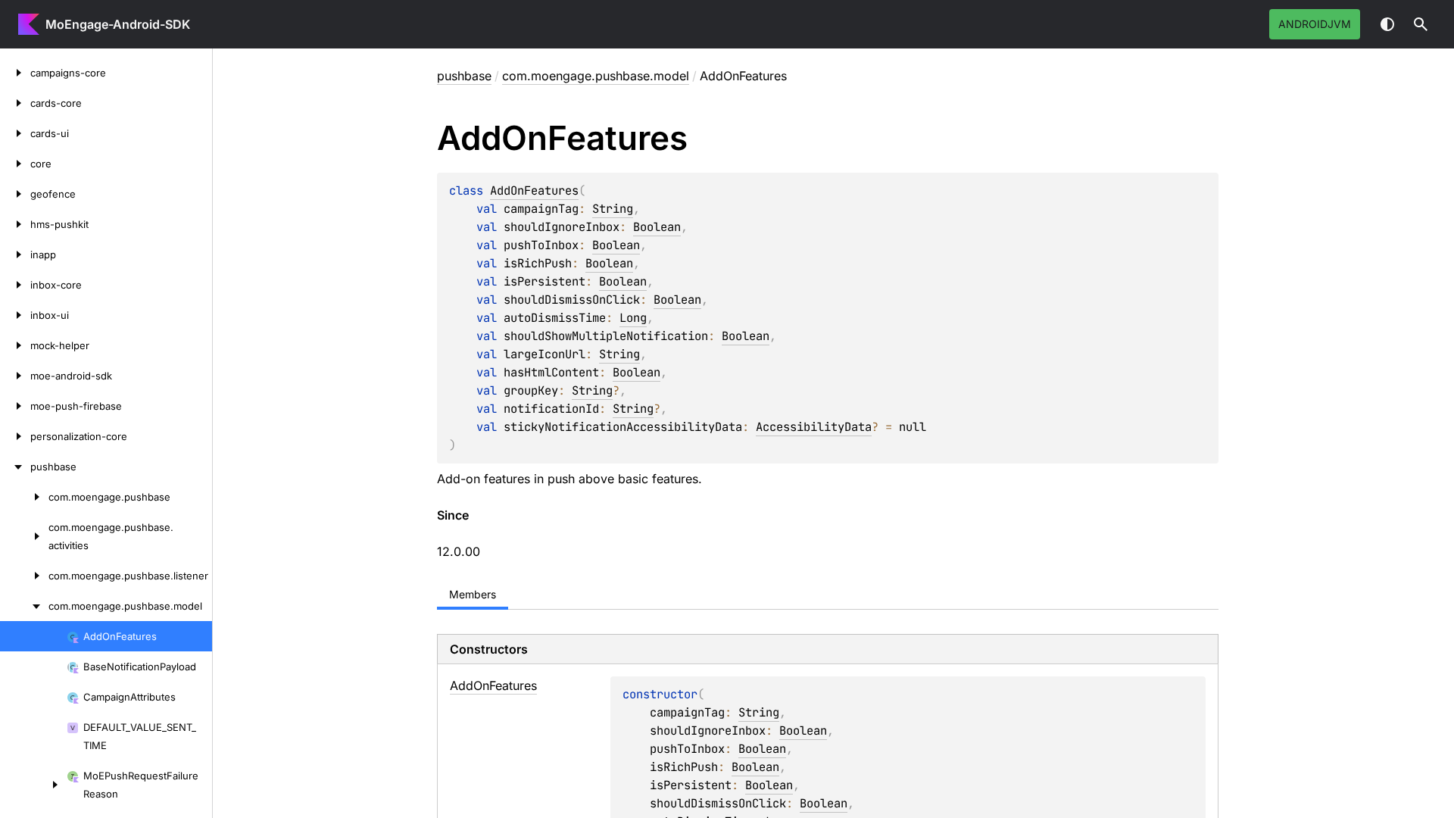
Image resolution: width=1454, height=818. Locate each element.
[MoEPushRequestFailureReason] (33, 784)
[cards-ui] (15, 133)
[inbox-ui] (15, 315)
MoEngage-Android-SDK (117, 24)
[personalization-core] (15, 436)
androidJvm (1314, 23)
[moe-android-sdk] (15, 376)
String (612, 209)
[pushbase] (15, 466)
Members (472, 594)
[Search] (1421, 24)
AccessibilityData (814, 427)
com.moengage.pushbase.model (595, 75)
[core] (15, 163)
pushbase (464, 75)
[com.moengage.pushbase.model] (24, 606)
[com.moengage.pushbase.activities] (24, 536)
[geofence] (15, 194)
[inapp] (15, 254)
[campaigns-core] (15, 73)
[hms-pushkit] (15, 224)
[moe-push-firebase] (15, 406)
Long (633, 318)
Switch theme (1387, 24)
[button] (1421, 24)
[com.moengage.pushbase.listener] (24, 575)
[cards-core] (15, 103)
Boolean (657, 227)
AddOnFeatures (534, 190)
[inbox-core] (15, 285)
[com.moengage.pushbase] (24, 497)
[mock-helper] (15, 345)
